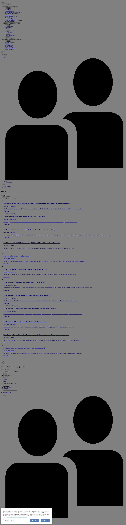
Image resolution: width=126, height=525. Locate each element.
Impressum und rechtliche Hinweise (19, 517)
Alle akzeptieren (45, 520)
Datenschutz (9, 517)
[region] (26, 516)
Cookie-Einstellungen (9, 520)
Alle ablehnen (34, 520)
